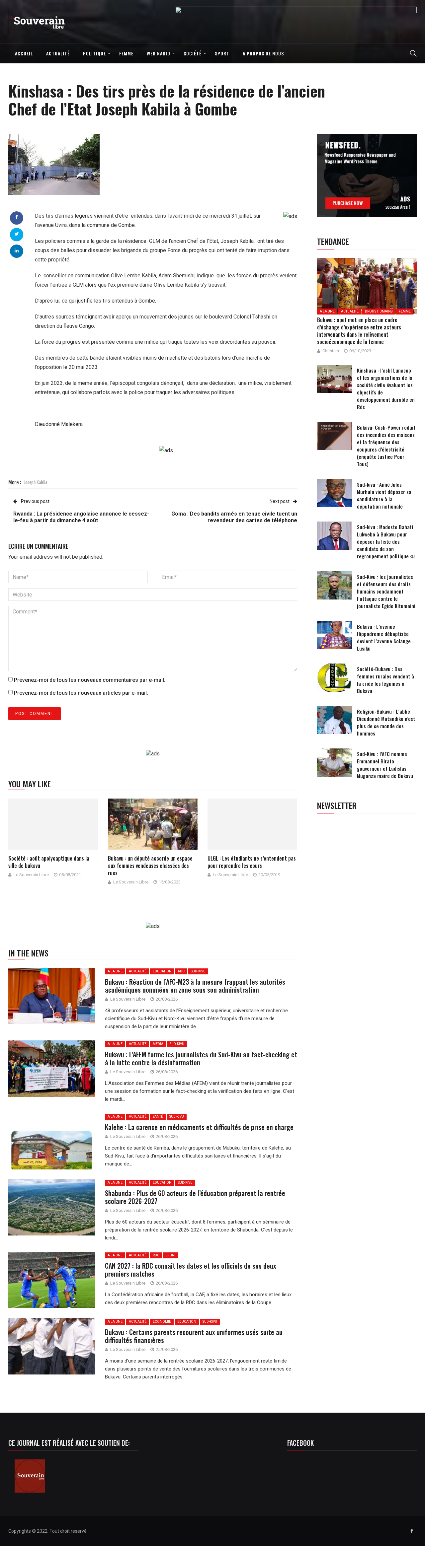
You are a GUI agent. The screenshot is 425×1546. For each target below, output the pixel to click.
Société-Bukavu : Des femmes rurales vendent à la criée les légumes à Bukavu (385, 679)
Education (162, 971)
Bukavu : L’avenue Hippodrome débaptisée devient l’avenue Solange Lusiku (384, 637)
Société (193, 53)
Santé (158, 1116)
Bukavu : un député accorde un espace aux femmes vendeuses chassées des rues (150, 865)
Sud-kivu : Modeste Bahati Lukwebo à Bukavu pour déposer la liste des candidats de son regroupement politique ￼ (386, 541)
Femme (126, 53)
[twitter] (17, 234)
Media (158, 1044)
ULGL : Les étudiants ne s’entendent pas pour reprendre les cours (252, 862)
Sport (222, 53)
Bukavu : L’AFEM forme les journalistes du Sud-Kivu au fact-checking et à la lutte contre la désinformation (201, 1058)
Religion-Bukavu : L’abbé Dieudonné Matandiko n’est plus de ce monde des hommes (386, 722)
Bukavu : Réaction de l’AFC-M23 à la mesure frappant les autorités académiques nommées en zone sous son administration (195, 986)
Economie (162, 1321)
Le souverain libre (31, 874)
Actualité (58, 53)
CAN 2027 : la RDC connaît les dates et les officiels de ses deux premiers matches (190, 1270)
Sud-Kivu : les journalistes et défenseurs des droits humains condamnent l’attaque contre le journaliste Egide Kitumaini (386, 591)
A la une (115, 971)
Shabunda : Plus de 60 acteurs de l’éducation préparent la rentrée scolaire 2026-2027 (195, 1197)
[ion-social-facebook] (412, 1531)
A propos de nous (263, 53)
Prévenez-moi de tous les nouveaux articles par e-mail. (81, 693)
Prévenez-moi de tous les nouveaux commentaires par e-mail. (89, 680)
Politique (94, 53)
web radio (158, 53)
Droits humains (378, 311)
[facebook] (16, 217)
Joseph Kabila (35, 481)
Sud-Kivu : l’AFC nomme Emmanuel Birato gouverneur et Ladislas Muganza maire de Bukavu (385, 764)
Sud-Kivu (198, 971)
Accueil (24, 53)
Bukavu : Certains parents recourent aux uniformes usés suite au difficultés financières (194, 1336)
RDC (181, 971)
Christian (330, 350)
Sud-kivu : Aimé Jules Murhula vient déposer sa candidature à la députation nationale (384, 495)
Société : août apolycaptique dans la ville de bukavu (48, 862)
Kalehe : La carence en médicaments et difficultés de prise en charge (199, 1127)
